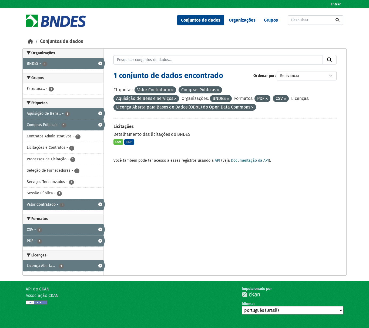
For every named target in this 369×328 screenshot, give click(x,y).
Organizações (242, 20)
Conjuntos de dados (200, 20)
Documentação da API (250, 160)
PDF (129, 142)
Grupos (271, 20)
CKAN (251, 294)
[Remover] (172, 90)
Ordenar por (264, 75)
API (217, 160)
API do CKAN (37, 289)
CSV (118, 142)
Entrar (336, 4)
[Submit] (337, 20)
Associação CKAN (42, 295)
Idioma (248, 304)
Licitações (123, 126)
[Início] (30, 41)
